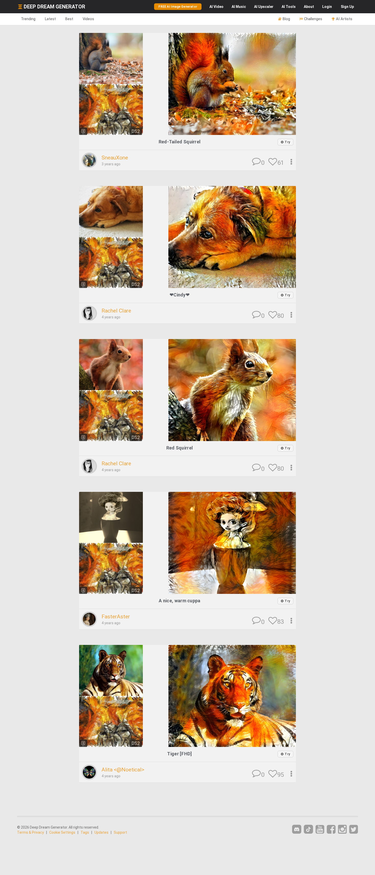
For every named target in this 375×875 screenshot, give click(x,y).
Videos (88, 19)
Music (239, 7)
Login (327, 7)
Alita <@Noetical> (123, 770)
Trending (28, 19)
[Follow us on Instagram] (342, 829)
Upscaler (263, 7)
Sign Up (347, 7)
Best (69, 19)
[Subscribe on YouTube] (320, 829)
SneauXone (115, 158)
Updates (101, 832)
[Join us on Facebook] (331, 829)
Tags (85, 832)
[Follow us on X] (353, 829)
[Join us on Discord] (296, 829)
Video (216, 7)
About (309, 7)
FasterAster (116, 617)
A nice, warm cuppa (179, 600)
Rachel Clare (116, 311)
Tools (289, 7)
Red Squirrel (179, 448)
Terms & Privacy (30, 832)
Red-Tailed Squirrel (180, 141)
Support (120, 832)
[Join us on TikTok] (308, 829)
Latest (50, 19)
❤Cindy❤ (180, 294)
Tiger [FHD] (179, 753)
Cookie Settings (62, 832)
